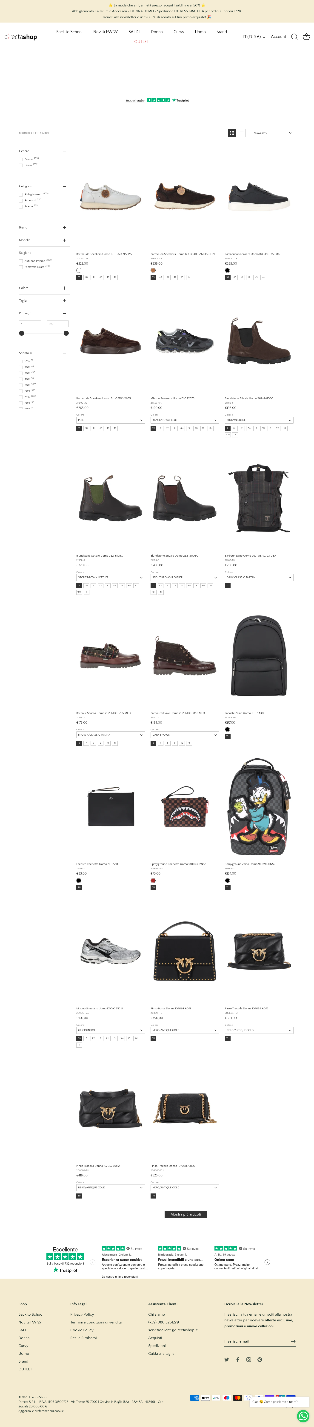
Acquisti (155, 1338)
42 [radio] (101, 277)
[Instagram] (248, 1359)
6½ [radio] (153, 428)
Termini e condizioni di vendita (96, 1322)
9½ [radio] (196, 428)
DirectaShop (37, 1397)
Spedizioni (157, 1346)
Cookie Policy (82, 1330)
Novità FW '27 (105, 32)
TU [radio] (227, 585)
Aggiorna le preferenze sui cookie (41, 1411)
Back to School (69, 32)
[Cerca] (294, 37)
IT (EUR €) (252, 37)
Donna (157, 32)
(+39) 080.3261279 (163, 1322)
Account (278, 37)
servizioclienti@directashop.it (172, 1330)
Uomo (200, 32)
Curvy (179, 32)
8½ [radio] (181, 428)
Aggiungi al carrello (110, 243)
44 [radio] (115, 277)
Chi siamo (156, 1314)
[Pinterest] (259, 1359)
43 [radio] (108, 277)
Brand (222, 32)
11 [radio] (235, 434)
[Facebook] (237, 1359)
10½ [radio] (210, 428)
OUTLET (141, 42)
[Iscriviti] (293, 1341)
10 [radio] (203, 428)
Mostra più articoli (186, 1214)
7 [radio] (160, 428)
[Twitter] (226, 1359)
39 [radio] (79, 277)
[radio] (79, 270)
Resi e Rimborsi (83, 1338)
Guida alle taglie (161, 1354)
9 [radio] (189, 428)
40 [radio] (86, 277)
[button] (232, 133)
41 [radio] (93, 277)
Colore (80, 414)
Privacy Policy (82, 1314)
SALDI (134, 32)
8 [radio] (175, 428)
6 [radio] (227, 428)
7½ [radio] (167, 428)
